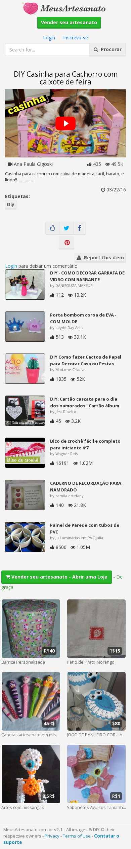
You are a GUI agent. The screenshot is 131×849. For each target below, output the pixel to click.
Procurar (110, 49)
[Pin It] (66, 243)
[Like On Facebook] (52, 228)
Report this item (102, 257)
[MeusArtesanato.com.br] (65, 8)
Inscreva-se (75, 37)
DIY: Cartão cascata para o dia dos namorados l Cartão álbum (84, 402)
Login (49, 37)
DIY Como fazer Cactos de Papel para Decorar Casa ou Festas (85, 360)
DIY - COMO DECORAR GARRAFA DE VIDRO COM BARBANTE (87, 276)
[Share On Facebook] (79, 228)
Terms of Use (77, 836)
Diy (10, 204)
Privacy (52, 836)
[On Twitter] (66, 228)
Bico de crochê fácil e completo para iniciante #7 (85, 444)
